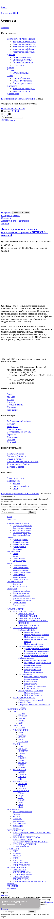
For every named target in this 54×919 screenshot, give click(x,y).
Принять (4, 909)
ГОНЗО (21, 800)
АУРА (20, 732)
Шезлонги (12, 86)
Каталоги (11, 424)
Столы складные (19, 577)
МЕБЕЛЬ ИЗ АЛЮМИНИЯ (29, 618)
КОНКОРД (22, 735)
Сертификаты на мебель (19, 431)
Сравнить (6, 218)
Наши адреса (13, 481)
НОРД (20, 807)
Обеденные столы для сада (35, 686)
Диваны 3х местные (22, 59)
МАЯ (20, 739)
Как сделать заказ (15, 453)
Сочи (15, 488)
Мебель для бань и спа (33, 695)
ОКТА (20, 723)
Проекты (11, 407)
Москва (16, 483)
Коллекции (29, 98)
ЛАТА (20, 802)
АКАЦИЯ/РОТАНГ (20, 781)
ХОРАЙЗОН (23, 742)
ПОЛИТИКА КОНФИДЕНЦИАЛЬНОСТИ (29, 881)
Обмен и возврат (15, 459)
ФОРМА (21, 767)
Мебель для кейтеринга (33, 644)
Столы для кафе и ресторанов (36, 656)
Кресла (10, 67)
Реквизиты (12, 410)
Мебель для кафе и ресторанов (30, 646)
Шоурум (11, 402)
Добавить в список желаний (15, 221)
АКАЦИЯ (16, 744)
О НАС (15, 851)
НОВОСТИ (17, 860)
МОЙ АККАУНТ (19, 870)
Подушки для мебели (21, 591)
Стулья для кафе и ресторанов (36, 653)
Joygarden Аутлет (25, 702)
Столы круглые (19, 574)
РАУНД (21, 765)
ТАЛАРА (21, 728)
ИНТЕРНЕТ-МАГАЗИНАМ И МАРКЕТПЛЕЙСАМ (24, 845)
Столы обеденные (21, 78)
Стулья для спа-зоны (32, 669)
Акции (10, 399)
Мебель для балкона (32, 693)
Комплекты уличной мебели (21, 39)
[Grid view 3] (6, 114)
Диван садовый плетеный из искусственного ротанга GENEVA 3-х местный (24, 232)
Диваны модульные (22, 57)
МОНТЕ (21, 721)
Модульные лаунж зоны (24, 41)
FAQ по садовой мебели (19, 421)
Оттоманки (18, 65)
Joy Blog (11, 397)
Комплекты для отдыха (24, 52)
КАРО (20, 756)
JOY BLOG (17, 856)
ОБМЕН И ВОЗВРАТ (21, 877)
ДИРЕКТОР (23, 751)
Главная (5, 98)
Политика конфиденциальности (22, 461)
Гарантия (11, 434)
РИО (20, 779)
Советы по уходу (15, 429)
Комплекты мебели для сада (35, 676)
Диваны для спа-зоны (32, 665)
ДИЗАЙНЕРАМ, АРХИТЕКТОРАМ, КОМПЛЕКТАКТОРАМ (27, 838)
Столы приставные (22, 83)
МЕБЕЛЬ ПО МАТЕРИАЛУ (24, 611)
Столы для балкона (20, 579)
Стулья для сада (30, 683)
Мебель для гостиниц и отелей (36, 635)
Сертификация (18, 821)
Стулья (10, 70)
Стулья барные (19, 558)
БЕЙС (20, 798)
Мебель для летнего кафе (34, 637)
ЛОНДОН (22, 737)
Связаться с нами (15, 478)
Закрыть (5, 223)
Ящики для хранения (21, 593)
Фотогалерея (13, 437)
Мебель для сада (25, 674)
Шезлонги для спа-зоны (33, 672)
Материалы (12, 426)
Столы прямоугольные (22, 572)
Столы (10, 75)
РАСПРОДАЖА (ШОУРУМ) (24, 697)
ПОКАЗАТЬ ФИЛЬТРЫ (13, 108)
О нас (10, 394)
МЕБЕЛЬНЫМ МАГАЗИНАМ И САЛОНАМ (31, 842)
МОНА (21, 760)
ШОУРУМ (17, 853)
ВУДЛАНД (22, 749)
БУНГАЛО (22, 716)
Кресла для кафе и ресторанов (36, 651)
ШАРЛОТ (22, 788)
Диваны (11, 54)
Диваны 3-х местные (21, 542)
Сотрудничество (15, 404)
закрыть (5, 27)
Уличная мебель (16, 98)
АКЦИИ (16, 858)
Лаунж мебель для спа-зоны (35, 660)
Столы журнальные (22, 80)
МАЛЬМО (22, 784)
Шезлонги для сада (31, 688)
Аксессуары (13, 94)
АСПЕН (21, 714)
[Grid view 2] (2, 114)
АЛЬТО (21, 795)
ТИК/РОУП (17, 725)
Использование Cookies (18, 464)
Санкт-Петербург (21, 486)
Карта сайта (13, 442)
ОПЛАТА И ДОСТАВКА (22, 874)
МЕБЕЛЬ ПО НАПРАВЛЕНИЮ (25, 628)
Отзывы (11, 439)
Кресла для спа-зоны (32, 667)
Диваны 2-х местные (23, 62)
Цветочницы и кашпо (21, 595)
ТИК (14, 711)
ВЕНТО (21, 718)
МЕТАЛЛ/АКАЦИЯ (21, 791)
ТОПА (20, 793)
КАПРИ (21, 753)
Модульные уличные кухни (24, 598)
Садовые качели (19, 602)
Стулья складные (21, 73)
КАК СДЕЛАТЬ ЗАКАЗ (22, 872)
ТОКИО (21, 786)
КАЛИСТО (22, 774)
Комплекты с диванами (24, 46)
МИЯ (20, 804)
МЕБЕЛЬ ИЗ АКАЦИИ (27, 616)
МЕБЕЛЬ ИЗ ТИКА (26, 614)
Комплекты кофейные (23, 49)
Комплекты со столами (24, 44)
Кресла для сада (30, 681)
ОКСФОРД (22, 763)
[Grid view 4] (9, 114)
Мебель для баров (31, 632)
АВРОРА (21, 772)
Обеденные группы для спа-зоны (37, 662)
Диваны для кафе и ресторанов (36, 649)
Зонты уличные (19, 605)
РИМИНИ (22, 777)
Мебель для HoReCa (26, 630)
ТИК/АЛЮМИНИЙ (20, 730)
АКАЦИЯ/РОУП (19, 770)
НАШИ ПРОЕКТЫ (20, 863)
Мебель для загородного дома (30, 690)
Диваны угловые (19, 547)
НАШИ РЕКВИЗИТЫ (21, 865)
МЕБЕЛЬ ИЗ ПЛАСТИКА (28, 625)
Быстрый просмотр (10, 215)
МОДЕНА (22, 758)
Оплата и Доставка (16, 456)
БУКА (20, 746)
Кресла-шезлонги (21, 91)
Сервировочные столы (22, 600)
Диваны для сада (31, 679)
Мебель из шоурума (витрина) (30, 700)
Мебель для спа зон (26, 658)
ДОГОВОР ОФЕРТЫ (21, 879)
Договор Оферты (15, 467)
